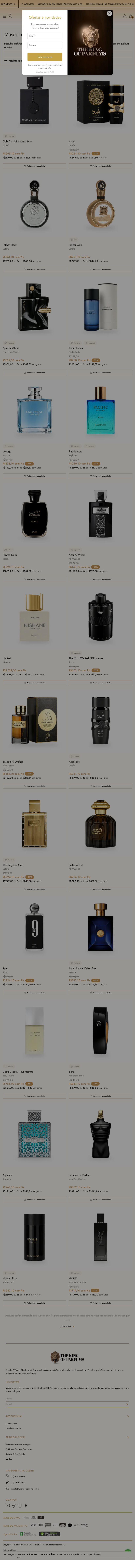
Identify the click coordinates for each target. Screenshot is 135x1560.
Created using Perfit (45, 71)
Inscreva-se (45, 57)
